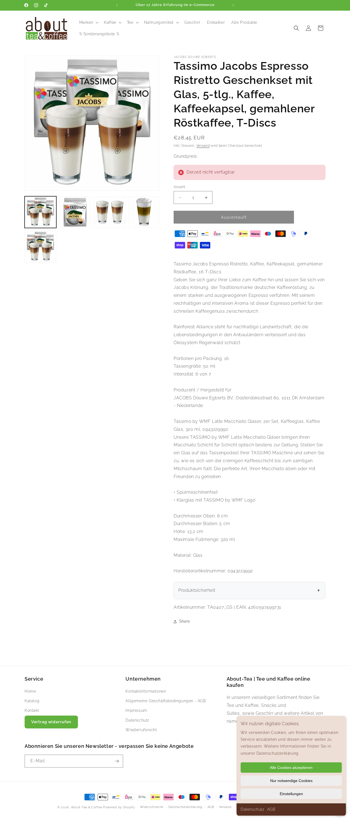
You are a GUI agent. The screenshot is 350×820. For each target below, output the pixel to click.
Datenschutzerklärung (185, 807)
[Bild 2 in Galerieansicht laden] (75, 212)
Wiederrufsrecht (141, 730)
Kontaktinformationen (146, 691)
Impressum (136, 710)
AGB (271, 809)
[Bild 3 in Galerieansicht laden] (110, 212)
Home (30, 691)
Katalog (32, 701)
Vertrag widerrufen (51, 721)
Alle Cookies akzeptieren (291, 767)
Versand (203, 146)
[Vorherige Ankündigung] (117, 5)
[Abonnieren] (117, 761)
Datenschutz (252, 809)
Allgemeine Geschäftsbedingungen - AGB (166, 701)
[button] (88, 22)
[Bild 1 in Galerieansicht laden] (40, 212)
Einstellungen (291, 794)
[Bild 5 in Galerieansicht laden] (40, 246)
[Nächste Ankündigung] (233, 5)
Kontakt (32, 710)
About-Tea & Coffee (86, 807)
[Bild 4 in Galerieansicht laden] (144, 212)
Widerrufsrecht (151, 807)
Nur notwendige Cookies (291, 780)
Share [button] (184, 621)
